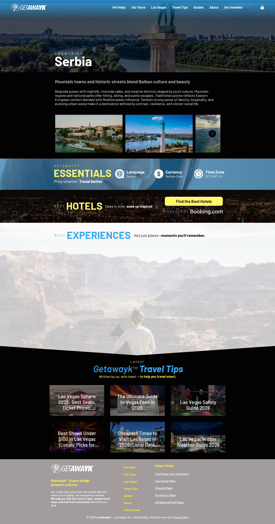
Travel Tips (131, 488)
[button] (262, 7)
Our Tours (130, 474)
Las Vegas (130, 481)
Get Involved (132, 510)
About (128, 503)
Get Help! (130, 467)
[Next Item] (212, 133)
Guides (128, 495)
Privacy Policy (181, 517)
